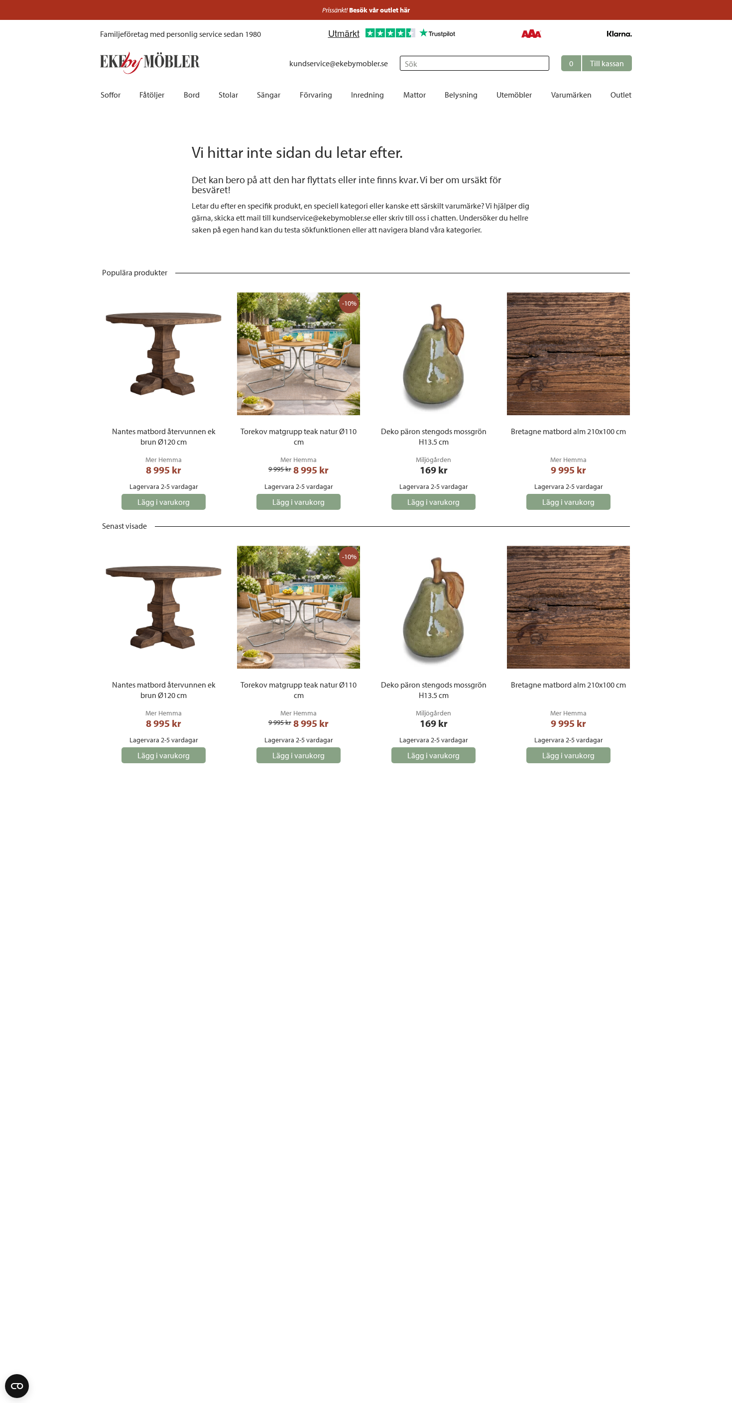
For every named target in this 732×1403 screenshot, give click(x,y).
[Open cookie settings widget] (17, 1386)
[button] (596, 63)
